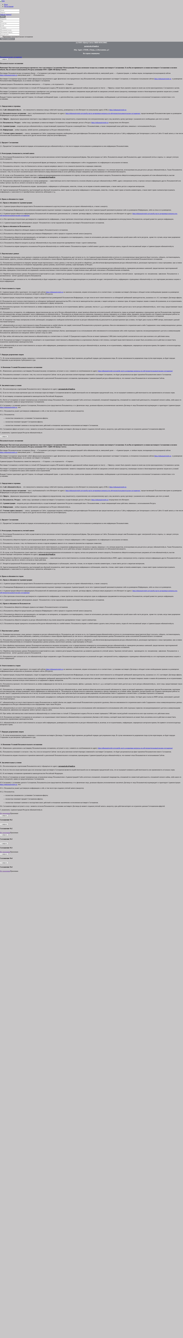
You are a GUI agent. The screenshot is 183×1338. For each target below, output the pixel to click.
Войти (3, 16)
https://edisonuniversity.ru (8, 75)
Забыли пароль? (6, 14)
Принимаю (17, 37)
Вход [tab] (6, 4)
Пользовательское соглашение (11, 57)
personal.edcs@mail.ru (47, 177)
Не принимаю (5, 813)
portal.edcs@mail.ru (91, 46)
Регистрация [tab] (8, 6)
